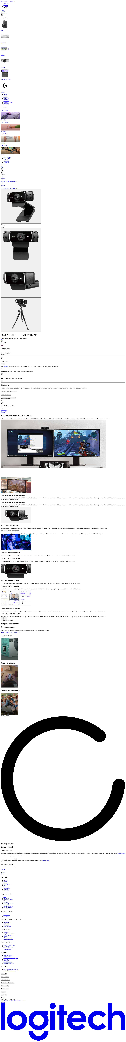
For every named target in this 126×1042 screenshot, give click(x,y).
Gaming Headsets (8, 907)
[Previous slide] (2, 618)
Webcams (3, 178)
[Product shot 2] (21, 245)
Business (6, 5)
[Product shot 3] (21, 280)
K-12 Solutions (7, 946)
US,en (3, 11)
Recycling (6, 889)
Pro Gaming (6, 923)
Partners (5, 936)
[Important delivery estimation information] (2, 374)
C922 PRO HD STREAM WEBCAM (10, 181)
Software (3, 165)
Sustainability (7, 888)
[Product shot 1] (21, 206)
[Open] (3, 174)
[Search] (2, 169)
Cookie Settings (18, 1000)
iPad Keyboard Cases (8, 903)
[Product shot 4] (21, 314)
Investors (6, 883)
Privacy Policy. (46, 860)
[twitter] (3, 869)
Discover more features (6, 620)
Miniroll (6, 366)
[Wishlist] (2, 171)
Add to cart (3, 354)
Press (5, 886)
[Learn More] (2, 408)
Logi (2, 176)
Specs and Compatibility (6, 391)
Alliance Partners (7, 937)
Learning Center (7, 884)
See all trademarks (121, 853)
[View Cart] (1, 174)
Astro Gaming (7, 922)
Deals (2, 166)
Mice (5, 897)
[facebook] (4, 869)
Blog (5, 885)
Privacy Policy (10, 1000)
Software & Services (8, 935)
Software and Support (5, 398)
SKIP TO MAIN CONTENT (7, 1)
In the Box (3, 394)
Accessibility (6, 890)
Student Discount (7, 949)
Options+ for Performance (10, 970)
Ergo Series (6, 916)
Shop (2, 13)
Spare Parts (6, 960)
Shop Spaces (6, 932)
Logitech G (6, 3)
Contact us (6, 959)
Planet (2, 167)
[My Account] (2, 173)
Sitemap (24, 1000)
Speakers (6, 902)
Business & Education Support (11, 958)
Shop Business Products (9, 934)
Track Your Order (8, 962)
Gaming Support (7, 956)
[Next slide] (5, 618)
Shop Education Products (9, 945)
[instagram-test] (1, 869)
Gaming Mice (7, 904)
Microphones (7, 908)
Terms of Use (4, 1000)
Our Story (6, 880)
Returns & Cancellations (9, 963)
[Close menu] (2, 15)
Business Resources (8, 939)
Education (6, 6)
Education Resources (8, 947)
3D (3, 227)
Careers (5, 881)
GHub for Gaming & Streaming (11, 969)
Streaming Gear (7, 926)
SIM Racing (6, 925)
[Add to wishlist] (2, 224)
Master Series (7, 915)
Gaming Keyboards (8, 906)
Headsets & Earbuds (8, 899)
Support (2, 10)
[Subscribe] (15, 859)
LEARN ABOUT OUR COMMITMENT (10, 632)
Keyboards (6, 898)
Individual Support (8, 955)
